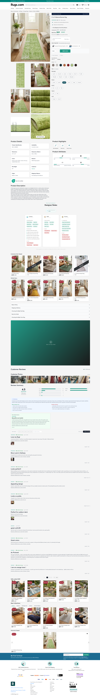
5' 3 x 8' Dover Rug (15, 273)
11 (54, 577)
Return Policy (52, 688)
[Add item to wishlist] (24, 257)
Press (51, 691)
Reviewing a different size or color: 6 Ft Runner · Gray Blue (20, 543)
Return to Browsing (14, 11)
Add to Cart (65, 51)
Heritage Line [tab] (24, 605)
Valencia (30, 11)
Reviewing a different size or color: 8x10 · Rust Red (19, 440)
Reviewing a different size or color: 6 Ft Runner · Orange (20, 571)
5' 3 (53, 88)
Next (57, 577)
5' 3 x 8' (70, 73)
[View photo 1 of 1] (12, 443)
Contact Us (52, 682)
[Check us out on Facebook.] (70, 684)
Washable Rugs (28, 8)
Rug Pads (55, 8)
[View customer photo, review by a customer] (14, 379)
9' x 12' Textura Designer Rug (80, 625)
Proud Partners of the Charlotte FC (36, 682)
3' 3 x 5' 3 (59, 73)
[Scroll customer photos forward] (89, 380)
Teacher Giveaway (33, 694)
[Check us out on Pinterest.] (76, 684)
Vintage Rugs (25, 11)
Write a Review (87, 431)
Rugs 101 (51, 687)
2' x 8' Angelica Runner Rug (48, 297)
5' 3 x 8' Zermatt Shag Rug (48, 273)
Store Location (32, 686)
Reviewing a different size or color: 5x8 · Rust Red (19, 515)
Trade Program (32, 691)
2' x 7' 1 (69, 82)
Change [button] (58, 59)
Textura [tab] (13, 605)
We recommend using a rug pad (64, 43)
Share (62, 55)
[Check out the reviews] (73, 690)
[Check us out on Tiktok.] (74, 684)
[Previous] (12, 266)
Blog (31, 684)
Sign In (79, 4)
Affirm (31, 688)
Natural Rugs (35, 8)
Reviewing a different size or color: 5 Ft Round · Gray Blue (20, 475)
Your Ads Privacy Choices (16, 690)
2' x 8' (74, 82)
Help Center (52, 686)
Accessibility (52, 690)
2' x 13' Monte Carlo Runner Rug (17, 297)
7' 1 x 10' (80, 73)
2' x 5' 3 (59, 82)
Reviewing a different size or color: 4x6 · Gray (18, 558)
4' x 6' (65, 73)
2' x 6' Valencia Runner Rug (16, 650)
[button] (48, 15)
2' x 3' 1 (54, 73)
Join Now (86, 654)
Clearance (87, 8)
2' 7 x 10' (79, 82)
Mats (60, 8)
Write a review (63, 20)
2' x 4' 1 (54, 82)
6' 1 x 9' (75, 73)
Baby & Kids (49, 8)
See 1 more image (40, 136)
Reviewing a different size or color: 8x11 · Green (20, 425)
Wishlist (85, 4)
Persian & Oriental (19, 8)
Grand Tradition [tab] (37, 605)
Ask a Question (55, 55)
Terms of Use (13, 687)
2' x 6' (64, 82)
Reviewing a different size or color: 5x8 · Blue (18, 487)
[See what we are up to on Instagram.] (72, 684)
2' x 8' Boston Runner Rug (64, 297)
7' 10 (61, 88)
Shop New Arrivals (50, 1)
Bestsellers (32, 690)
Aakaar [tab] (30, 605)
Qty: (53, 51)
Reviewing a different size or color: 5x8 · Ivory (18, 499)
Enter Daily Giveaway (34, 692)
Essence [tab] (18, 605)
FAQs (51, 684)
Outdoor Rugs (42, 8)
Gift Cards (32, 683)
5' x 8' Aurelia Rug (62, 598)
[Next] (89, 266)
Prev (45, 577)
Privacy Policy (83, 656)
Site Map (31, 687)
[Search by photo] (26, 4)
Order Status (86, 1)
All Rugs (12, 8)
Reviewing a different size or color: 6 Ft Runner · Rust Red (20, 456)
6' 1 (57, 88)
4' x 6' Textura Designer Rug (16, 625)
